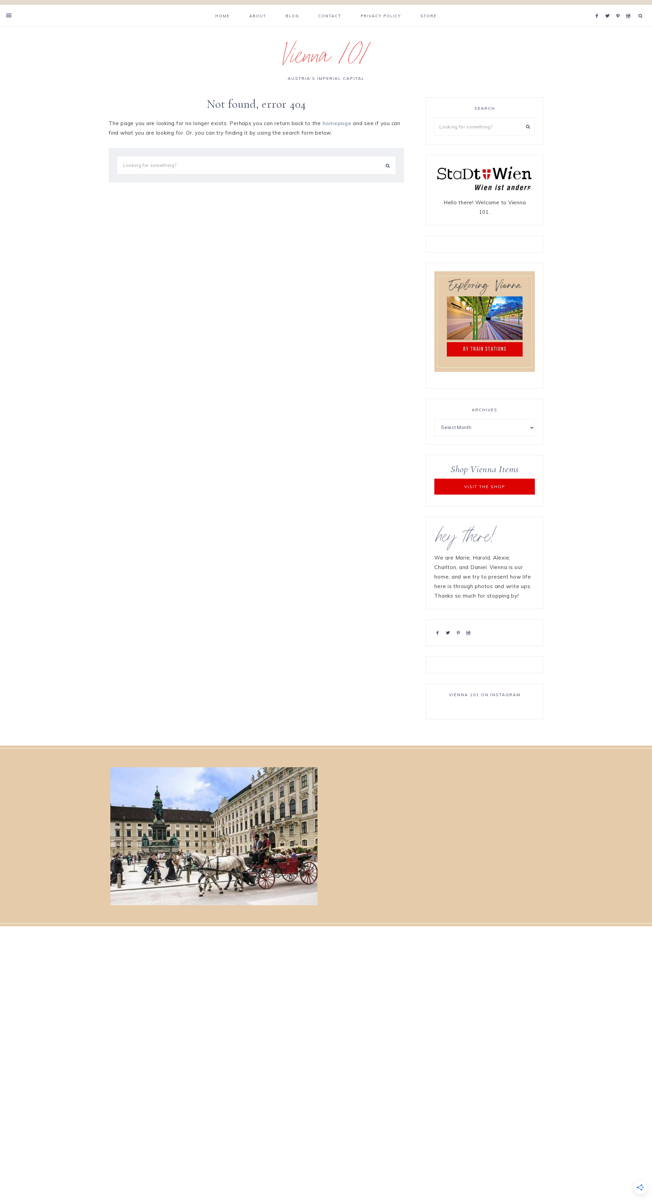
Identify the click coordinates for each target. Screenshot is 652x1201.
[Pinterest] (619, 7)
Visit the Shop (484, 486)
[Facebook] (598, 7)
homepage (337, 123)
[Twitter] (609, 7)
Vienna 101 (326, 59)
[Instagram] (629, 7)
